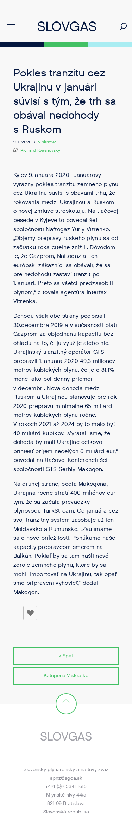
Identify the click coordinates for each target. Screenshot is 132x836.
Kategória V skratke (66, 675)
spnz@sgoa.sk (66, 778)
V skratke (47, 142)
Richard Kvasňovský (40, 150)
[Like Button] (30, 613)
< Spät (66, 655)
